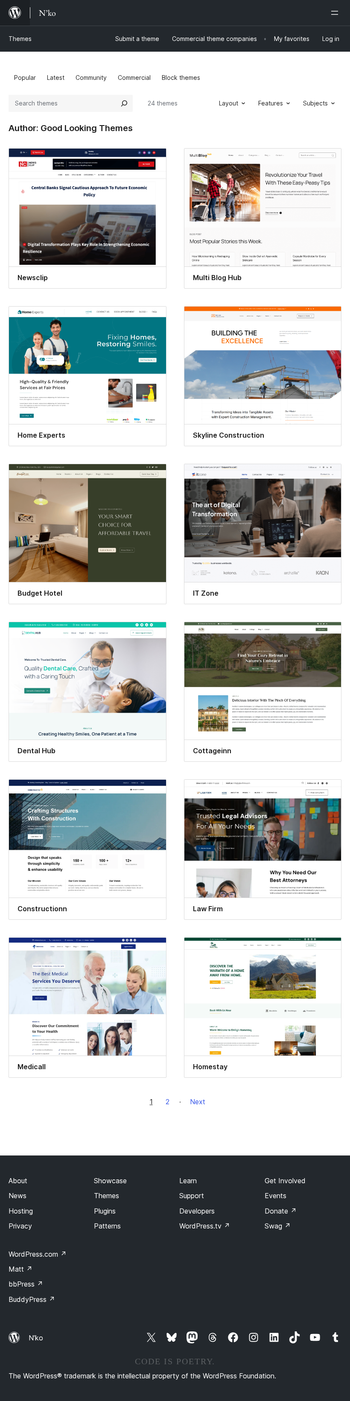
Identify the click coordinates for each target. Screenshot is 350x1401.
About (18, 1180)
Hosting (21, 1211)
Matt (20, 1269)
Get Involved (285, 1180)
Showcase (110, 1180)
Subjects (315, 103)
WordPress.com (38, 1254)
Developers (197, 1211)
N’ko (36, 1338)
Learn (188, 1180)
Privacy (20, 1226)
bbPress (26, 1284)
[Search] (124, 103)
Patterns (107, 1226)
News (17, 1195)
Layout (228, 103)
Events (275, 1195)
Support (191, 1195)
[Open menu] (336, 13)
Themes (20, 38)
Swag (278, 1226)
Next (197, 1101)
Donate (281, 1211)
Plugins (105, 1211)
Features (270, 103)
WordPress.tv (204, 1226)
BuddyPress (32, 1299)
